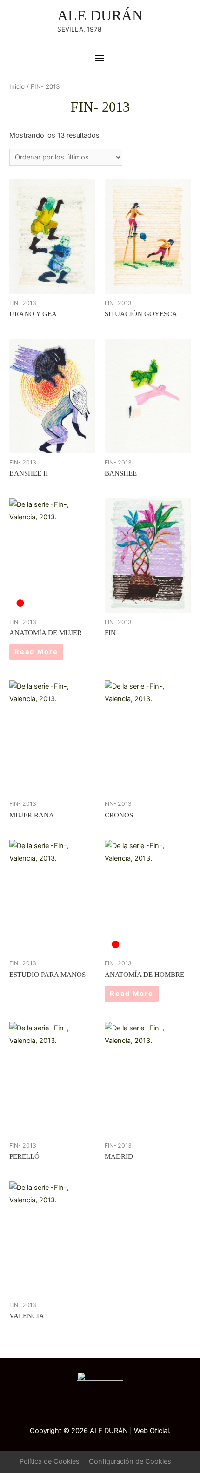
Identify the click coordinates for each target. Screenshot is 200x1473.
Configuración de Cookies (130, 1461)
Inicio (17, 86)
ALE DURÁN (100, 15)
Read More (36, 652)
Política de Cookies (50, 1461)
